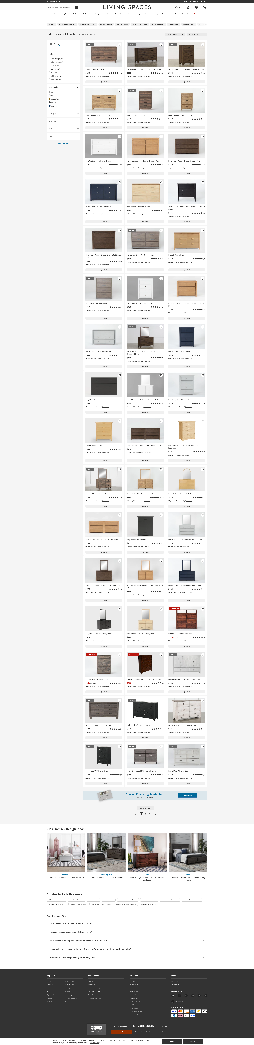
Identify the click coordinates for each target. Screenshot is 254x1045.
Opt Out (172, 1041)
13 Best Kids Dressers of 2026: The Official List (66, 877)
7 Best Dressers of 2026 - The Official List (106, 877)
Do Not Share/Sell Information (138, 1015)
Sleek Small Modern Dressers (191, 900)
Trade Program (134, 991)
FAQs (48, 991)
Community (91, 985)
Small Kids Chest (93, 900)
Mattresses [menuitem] (87, 14)
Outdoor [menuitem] (130, 14)
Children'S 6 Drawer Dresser (56, 900)
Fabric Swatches (134, 1008)
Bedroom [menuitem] (76, 14)
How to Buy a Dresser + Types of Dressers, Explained (147, 878)
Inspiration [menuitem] (186, 14)
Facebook (179, 995)
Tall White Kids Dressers (77, 900)
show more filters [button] (63, 143)
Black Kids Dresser (108, 900)
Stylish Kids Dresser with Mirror (128, 900)
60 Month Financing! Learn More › (58, 1)
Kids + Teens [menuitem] (119, 14)
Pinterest (172, 995)
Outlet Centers (92, 995)
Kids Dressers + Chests (60, 19)
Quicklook (104, 82)
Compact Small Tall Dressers (56, 904)
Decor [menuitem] (147, 14)
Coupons (132, 988)
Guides (188, 875)
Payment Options (69, 985)
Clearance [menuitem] (197, 14)
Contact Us (50, 985)
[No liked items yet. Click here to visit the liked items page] (196, 8)
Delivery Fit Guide (69, 981)
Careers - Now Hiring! (94, 988)
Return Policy (68, 995)
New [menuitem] (55, 14)
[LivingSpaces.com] (127, 7)
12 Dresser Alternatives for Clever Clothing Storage (188, 878)
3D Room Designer (135, 1001)
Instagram (186, 995)
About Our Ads (134, 998)
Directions (49, 988)
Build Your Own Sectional (137, 1005)
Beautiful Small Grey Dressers (149, 904)
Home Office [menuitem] (107, 14)
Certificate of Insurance (71, 998)
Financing (67, 988)
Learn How (105, 76)
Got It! (192, 1041)
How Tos (147, 875)
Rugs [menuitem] (139, 14)
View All (205, 830)
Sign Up (121, 1032)
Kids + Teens (50, 19)
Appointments (175, 985)
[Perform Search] (76, 7)
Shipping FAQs (51, 995)
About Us (90, 981)
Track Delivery (50, 998)
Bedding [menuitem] (155, 14)
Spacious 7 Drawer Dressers (78, 904)
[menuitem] (204, 8)
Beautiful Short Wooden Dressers (101, 904)
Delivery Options (194, 1)
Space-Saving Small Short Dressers (126, 904)
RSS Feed (205, 995)
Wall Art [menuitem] (175, 14)
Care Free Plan (134, 981)
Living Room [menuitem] (65, 14)
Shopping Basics (106, 875)
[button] (115, 73)
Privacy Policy (95, 1043)
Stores (205, 1)
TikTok (199, 995)
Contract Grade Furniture (136, 995)
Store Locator (175, 981)
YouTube (192, 995)
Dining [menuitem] (97, 14)
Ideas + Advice (134, 985)
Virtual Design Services (136, 1011)
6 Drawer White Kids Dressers (169, 900)
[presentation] (175, 34)
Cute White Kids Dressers (149, 900)
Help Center (50, 981)
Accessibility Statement (94, 998)
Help (185, 1)
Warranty (67, 991)
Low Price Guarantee (94, 991)
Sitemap (67, 1001)
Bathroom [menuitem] (165, 14)
